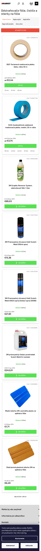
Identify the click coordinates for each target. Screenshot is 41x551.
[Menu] (36, 3)
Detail (20, 85)
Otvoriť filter (20, 30)
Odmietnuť (10, 545)
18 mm (19, 151)
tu (25, 533)
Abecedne (19, 24)
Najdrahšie (26, 19)
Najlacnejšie (17, 19)
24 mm (6, 90)
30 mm (13, 90)
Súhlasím (29, 545)
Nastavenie (19, 538)
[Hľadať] (19, 3)
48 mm (6, 151)
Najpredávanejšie (8, 24)
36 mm (19, 90)
